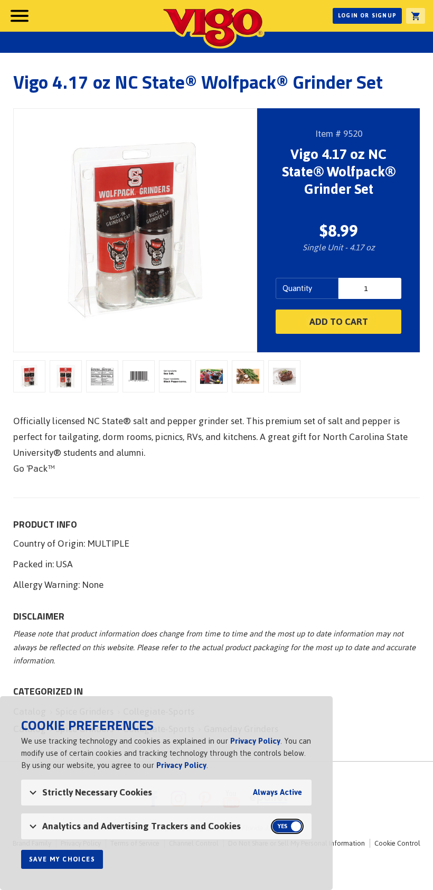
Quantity (297, 288)
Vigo (213, 27)
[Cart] (415, 16)
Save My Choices (62, 859)
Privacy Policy (255, 740)
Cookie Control (397, 843)
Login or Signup (367, 15)
